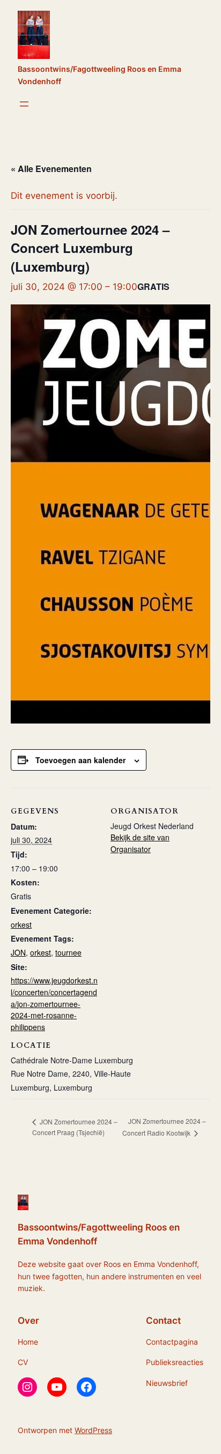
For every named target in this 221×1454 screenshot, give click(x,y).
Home (28, 1341)
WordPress (93, 1430)
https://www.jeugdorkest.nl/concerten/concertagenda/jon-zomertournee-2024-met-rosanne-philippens (54, 1003)
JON (18, 952)
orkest (21, 924)
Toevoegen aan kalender (80, 760)
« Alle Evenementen (51, 168)
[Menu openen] (24, 104)
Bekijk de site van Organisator (140, 843)
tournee (68, 952)
